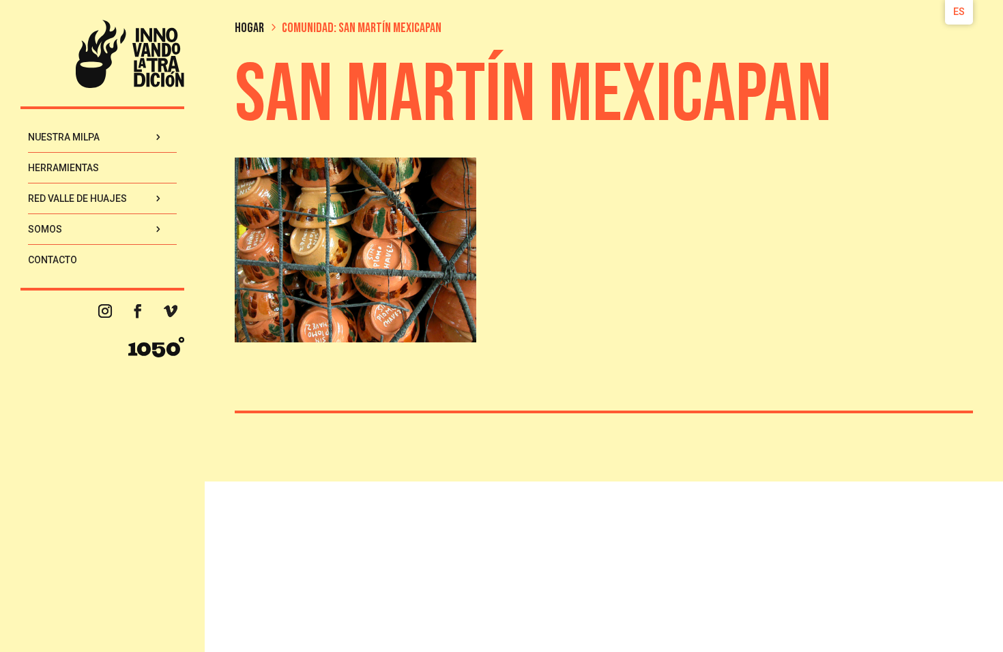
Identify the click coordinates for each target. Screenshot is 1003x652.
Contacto (52, 259)
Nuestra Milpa (64, 137)
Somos (45, 229)
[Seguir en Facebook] (137, 311)
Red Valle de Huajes (77, 198)
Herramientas (63, 167)
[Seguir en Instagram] (105, 311)
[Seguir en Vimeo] (170, 311)
